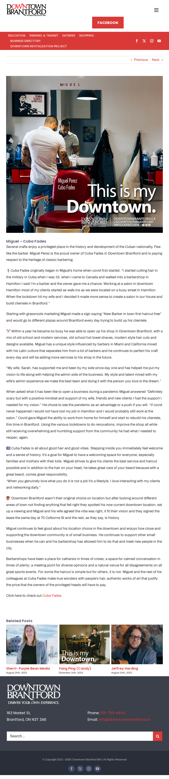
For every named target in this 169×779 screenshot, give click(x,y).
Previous (141, 60)
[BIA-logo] (26, 5)
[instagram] (151, 41)
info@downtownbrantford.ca (124, 719)
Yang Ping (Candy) (75, 668)
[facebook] (136, 41)
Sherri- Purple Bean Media (28, 668)
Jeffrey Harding (124, 668)
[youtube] (159, 41)
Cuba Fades (51, 596)
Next (155, 60)
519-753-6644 (113, 712)
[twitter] (144, 41)
